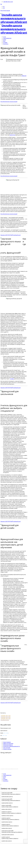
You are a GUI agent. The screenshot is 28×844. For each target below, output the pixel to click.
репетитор (12, 135)
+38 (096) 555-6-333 (8, 1)
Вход (2, 10)
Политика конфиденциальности (11, 746)
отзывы (12, 378)
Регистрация (6, 10)
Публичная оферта (8, 745)
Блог (4, 41)
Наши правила (7, 742)
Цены (4, 39)
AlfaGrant (24, 75)
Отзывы (5, 42)
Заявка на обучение (8, 743)
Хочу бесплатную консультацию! (9, 101)
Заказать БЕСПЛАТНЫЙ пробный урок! (11, 235)
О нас (4, 36)
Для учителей (6, 747)
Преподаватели (7, 38)
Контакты (5, 44)
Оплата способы (7, 749)
